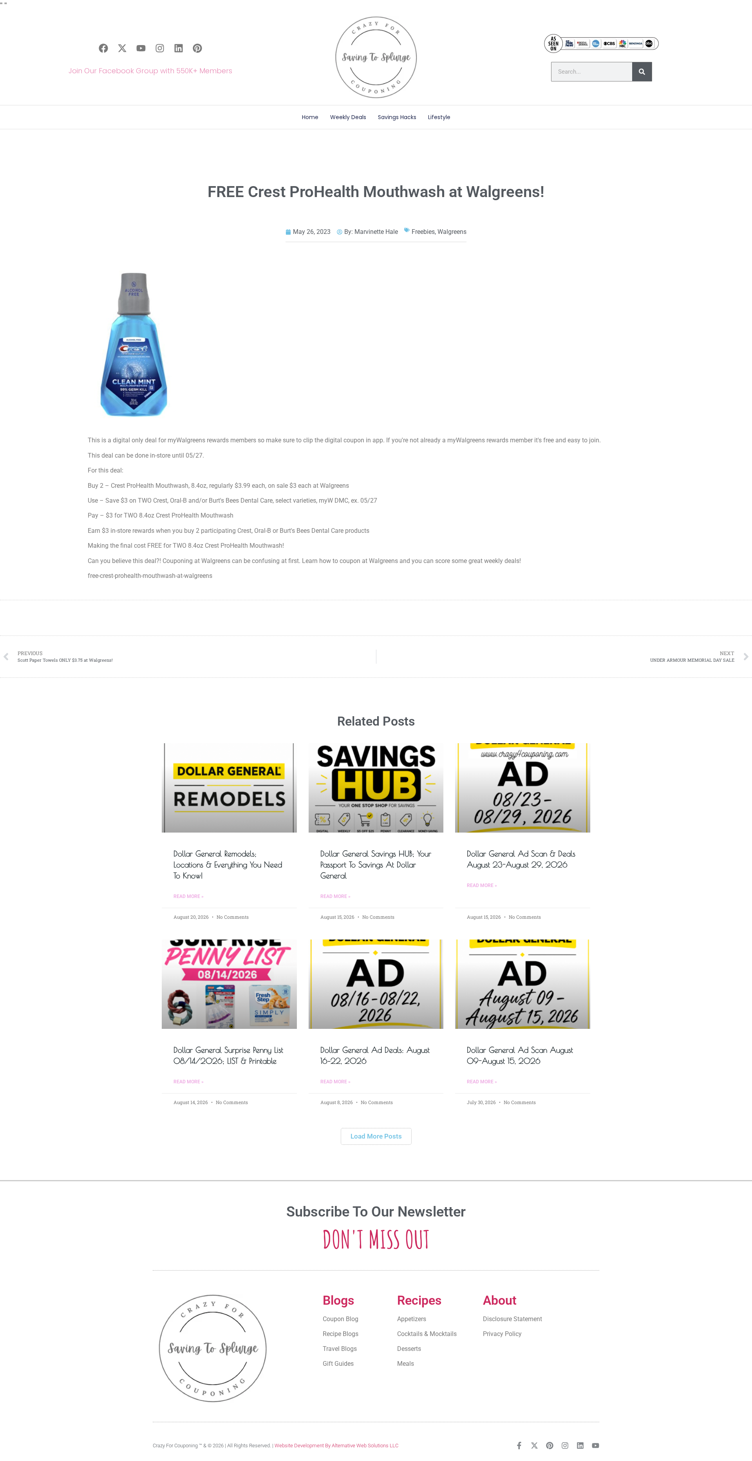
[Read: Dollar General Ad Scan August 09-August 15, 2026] (522, 984)
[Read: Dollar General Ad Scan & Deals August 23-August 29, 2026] (522, 788)
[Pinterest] (197, 48)
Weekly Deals (348, 117)
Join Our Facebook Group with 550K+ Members (150, 71)
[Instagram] (159, 48)
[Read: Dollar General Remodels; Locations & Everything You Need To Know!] (229, 788)
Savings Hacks (397, 117)
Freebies (423, 231)
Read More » (189, 896)
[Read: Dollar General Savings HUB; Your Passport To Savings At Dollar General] (376, 788)
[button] (376, 1136)
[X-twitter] (122, 48)
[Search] (642, 71)
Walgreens (451, 231)
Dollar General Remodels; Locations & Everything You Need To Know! (228, 864)
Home (310, 117)
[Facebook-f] (519, 1445)
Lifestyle (439, 117)
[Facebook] (103, 48)
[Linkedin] (178, 48)
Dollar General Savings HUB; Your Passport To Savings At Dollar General (375, 864)
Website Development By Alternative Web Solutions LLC (336, 1445)
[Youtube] (141, 48)
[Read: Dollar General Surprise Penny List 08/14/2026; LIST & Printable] (229, 984)
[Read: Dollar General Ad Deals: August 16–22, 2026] (376, 984)
